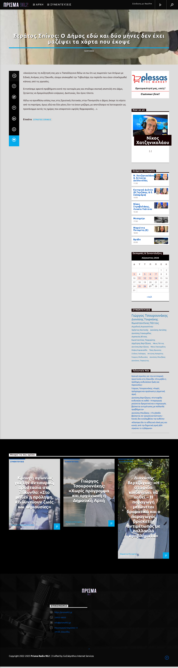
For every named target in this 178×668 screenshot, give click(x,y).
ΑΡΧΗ (39, 4)
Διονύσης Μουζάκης (157, 357)
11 (139, 278)
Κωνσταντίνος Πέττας (145, 323)
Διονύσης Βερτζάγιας (140, 347)
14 (156, 278)
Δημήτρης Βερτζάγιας (141, 343)
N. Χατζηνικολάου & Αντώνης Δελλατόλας (143, 178)
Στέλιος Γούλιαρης (139, 354)
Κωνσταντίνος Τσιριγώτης (143, 340)
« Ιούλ (149, 297)
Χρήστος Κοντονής (140, 330)
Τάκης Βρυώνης (155, 350)
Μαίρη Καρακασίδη (139, 350)
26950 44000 (60, 617)
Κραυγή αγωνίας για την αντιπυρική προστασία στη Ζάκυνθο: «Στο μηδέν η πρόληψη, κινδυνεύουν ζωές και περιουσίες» (34, 492)
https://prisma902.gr (63, 612)
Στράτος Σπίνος (42, 119)
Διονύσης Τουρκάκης (145, 319)
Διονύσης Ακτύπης (158, 330)
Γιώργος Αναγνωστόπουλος (22, 525)
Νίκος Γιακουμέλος (158, 347)
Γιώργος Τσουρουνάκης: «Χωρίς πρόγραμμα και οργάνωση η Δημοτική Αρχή (148, 391)
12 (145, 278)
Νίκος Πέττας (158, 343)
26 (145, 286)
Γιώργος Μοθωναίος (140, 357)
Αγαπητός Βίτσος (139, 337)
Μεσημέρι (139, 218)
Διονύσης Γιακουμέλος (141, 333)
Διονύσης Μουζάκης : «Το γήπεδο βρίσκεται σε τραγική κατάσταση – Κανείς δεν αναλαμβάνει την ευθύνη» (148, 416)
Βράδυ (137, 239)
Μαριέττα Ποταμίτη (73, 522)
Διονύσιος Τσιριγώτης (140, 360)
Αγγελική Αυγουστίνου (142, 326)
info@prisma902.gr (63, 623)
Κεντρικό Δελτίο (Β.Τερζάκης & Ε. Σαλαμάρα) (143, 192)
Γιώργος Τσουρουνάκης (150, 315)
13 (150, 278)
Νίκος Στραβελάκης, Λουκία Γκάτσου (142, 206)
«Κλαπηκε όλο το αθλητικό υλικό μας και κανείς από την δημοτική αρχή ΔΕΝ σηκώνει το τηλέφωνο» (149, 425)
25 (139, 286)
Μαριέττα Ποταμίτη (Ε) (141, 228)
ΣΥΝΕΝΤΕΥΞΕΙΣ (60, 4)
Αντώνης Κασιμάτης (155, 354)
